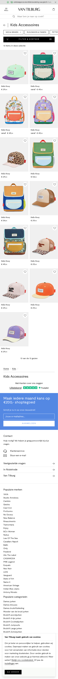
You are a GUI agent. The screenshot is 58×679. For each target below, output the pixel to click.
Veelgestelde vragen (14, 463)
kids (14, 369)
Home (6, 369)
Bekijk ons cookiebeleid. (23, 660)
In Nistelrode (10, 470)
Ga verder (13, 672)
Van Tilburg (9, 476)
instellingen (10, 664)
